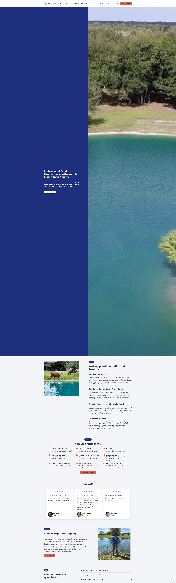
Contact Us (84, 3)
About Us (76, 3)
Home (62, 3)
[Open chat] (172, 579)
